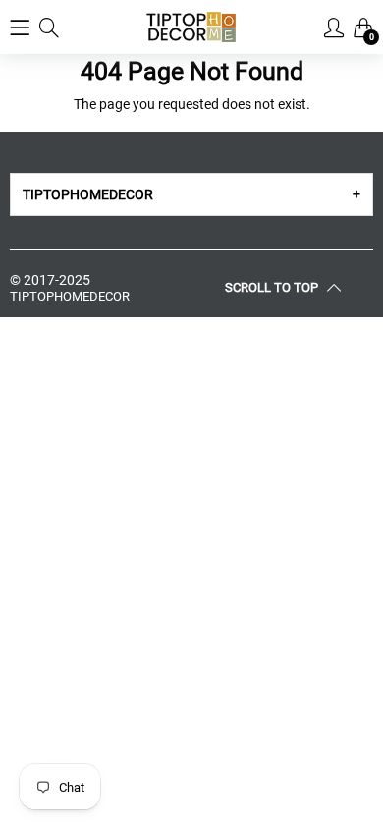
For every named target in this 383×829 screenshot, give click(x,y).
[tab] (191, 194)
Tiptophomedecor (70, 296)
